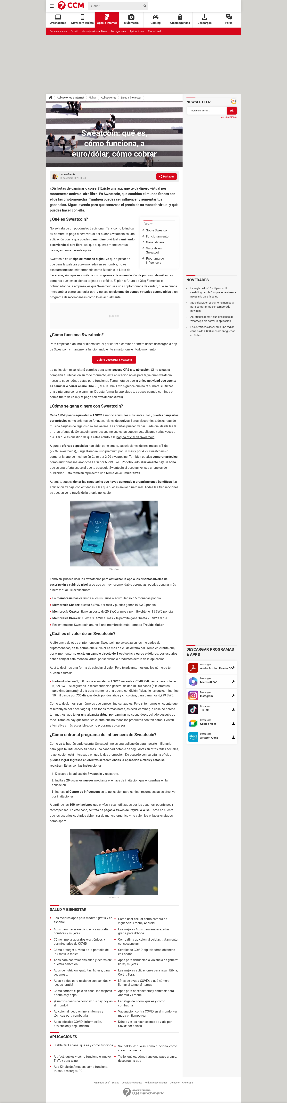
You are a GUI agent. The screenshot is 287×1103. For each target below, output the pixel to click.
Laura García (68, 174)
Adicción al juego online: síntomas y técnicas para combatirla (78, 1013)
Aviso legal (187, 1082)
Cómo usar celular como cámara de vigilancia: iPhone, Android (142, 921)
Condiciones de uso (132, 1082)
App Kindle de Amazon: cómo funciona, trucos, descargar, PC (81, 1069)
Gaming (156, 23)
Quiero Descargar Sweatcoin (114, 359)
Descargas (205, 23)
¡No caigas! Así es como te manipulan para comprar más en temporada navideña (212, 306)
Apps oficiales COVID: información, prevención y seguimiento (78, 1024)
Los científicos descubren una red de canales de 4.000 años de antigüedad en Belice (212, 331)
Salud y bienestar (131, 97)
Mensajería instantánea (94, 31)
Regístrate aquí (102, 1082)
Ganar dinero (155, 242)
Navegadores (118, 31)
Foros (229, 23)
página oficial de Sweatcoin (135, 437)
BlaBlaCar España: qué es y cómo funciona (83, 1045)
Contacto (175, 1082)
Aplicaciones (137, 31)
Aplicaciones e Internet (70, 97)
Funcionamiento (157, 236)
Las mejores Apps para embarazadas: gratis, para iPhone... (144, 931)
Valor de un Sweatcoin (154, 250)
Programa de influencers (155, 260)
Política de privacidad (156, 1082)
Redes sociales (58, 31)
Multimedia (131, 23)
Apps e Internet (107, 23)
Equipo (115, 1082)
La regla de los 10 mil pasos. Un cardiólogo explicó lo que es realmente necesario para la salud (213, 292)
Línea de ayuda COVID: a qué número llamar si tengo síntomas (143, 983)
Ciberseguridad (180, 23)
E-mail (74, 31)
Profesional (154, 31)
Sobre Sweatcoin (157, 230)
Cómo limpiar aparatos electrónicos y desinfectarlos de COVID (79, 941)
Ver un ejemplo (229, 117)
